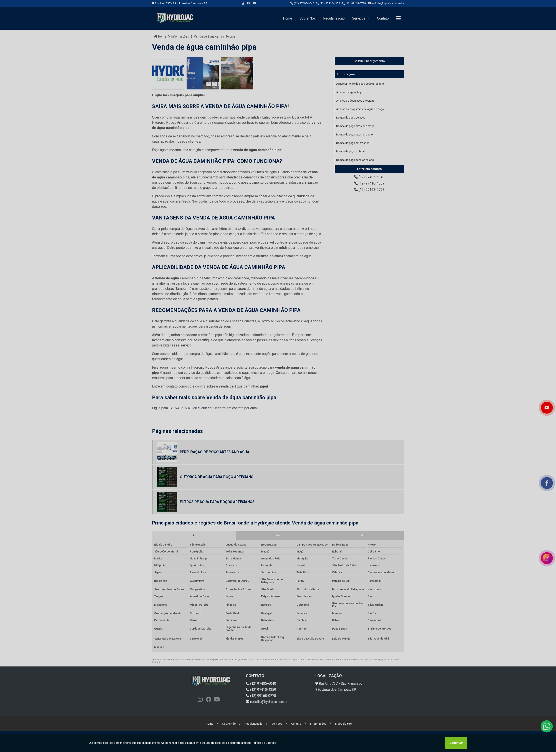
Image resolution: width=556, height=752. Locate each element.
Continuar (456, 742)
